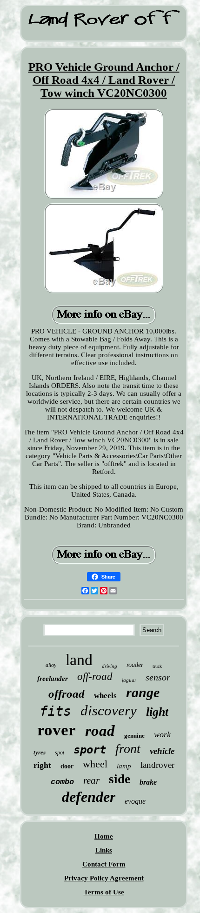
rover (56, 730)
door (66, 766)
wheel (95, 764)
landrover (157, 765)
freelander (52, 678)
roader (135, 664)
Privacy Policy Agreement (104, 878)
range (143, 692)
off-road (95, 676)
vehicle (162, 751)
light (157, 712)
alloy (51, 665)
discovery (108, 710)
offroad (66, 693)
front (127, 748)
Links (103, 850)
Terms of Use (104, 892)
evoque (135, 801)
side (119, 779)
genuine (134, 735)
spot (59, 752)
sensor (158, 677)
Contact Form (104, 864)
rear (91, 780)
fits (55, 711)
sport (89, 749)
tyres (39, 752)
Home (103, 836)
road (100, 730)
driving (109, 666)
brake (148, 782)
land (79, 659)
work (162, 734)
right (42, 765)
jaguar (129, 680)
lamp (124, 766)
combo (62, 782)
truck (157, 666)
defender (88, 796)
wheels (105, 695)
